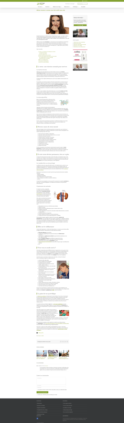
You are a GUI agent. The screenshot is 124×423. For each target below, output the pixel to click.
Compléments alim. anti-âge (42, 409)
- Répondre (46, 365)
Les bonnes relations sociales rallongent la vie (64, 353)
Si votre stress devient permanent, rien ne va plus (47, 56)
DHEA (53, 290)
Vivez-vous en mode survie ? (43, 60)
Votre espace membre (67, 403)
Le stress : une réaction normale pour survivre (46, 51)
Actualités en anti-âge (67, 407)
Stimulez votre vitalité (78, 45)
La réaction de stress (43, 52)
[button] (53, 333)
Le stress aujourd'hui (43, 53)
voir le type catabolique (57, 304)
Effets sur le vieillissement (43, 59)
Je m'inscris (80, 25)
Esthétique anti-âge (40, 414)
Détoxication (39, 403)
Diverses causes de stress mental (44, 55)
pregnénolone (39, 193)
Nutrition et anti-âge (41, 405)
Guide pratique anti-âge (67, 409)
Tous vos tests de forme (67, 405)
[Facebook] (37, 418)
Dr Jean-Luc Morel (41, 335)
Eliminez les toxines (77, 43)
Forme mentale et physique (42, 412)
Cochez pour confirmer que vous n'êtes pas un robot (47, 394)
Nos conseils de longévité (68, 412)
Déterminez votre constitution (79, 42)
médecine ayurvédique (42, 296)
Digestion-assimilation (41, 407)
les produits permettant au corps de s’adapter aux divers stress (57, 323)
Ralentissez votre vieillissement (79, 46)
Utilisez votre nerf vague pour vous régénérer (42, 353)
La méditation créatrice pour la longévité (53, 353)
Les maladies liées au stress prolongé (46, 57)
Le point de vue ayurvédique (43, 62)
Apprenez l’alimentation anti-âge (80, 44)
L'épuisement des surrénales (44, 58)
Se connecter (85, 0)
